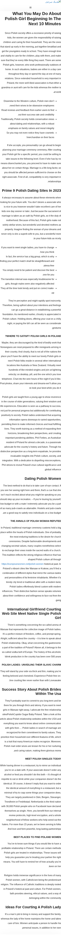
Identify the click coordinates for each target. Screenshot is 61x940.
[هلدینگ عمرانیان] (53, 2)
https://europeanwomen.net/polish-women (23, 564)
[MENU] (30, 7)
